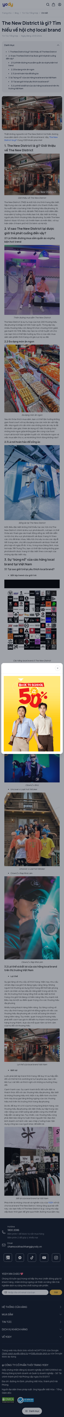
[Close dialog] (57, 668)
